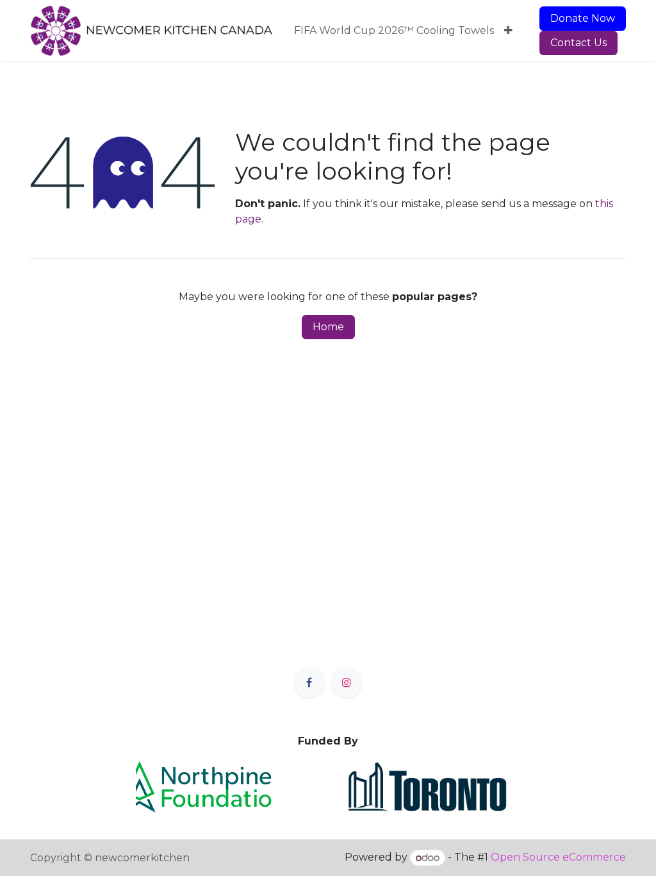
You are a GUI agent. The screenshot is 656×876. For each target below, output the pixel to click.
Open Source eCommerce (558, 858)
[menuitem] (394, 31)
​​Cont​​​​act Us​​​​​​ (578, 43)
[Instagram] (346, 682)
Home (328, 327)
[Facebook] (309, 682)
